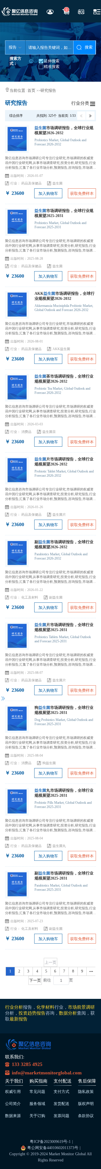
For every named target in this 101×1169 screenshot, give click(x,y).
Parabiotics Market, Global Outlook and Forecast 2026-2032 (61, 556)
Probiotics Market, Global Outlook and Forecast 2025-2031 (60, 225)
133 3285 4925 (27, 1064)
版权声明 (86, 1104)
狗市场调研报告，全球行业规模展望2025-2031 (64, 710)
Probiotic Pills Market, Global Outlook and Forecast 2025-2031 (63, 805)
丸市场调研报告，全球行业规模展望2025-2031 (64, 793)
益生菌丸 (59, 846)
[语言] (81, 11)
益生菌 (57, 183)
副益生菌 (56, 597)
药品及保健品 (31, 183)
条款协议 (86, 1116)
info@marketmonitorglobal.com (47, 1073)
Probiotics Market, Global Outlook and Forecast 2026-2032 (60, 142)
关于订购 (37, 1116)
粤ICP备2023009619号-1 (50, 1142)
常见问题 (37, 1092)
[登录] (50, 11)
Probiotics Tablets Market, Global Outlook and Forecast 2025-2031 (63, 639)
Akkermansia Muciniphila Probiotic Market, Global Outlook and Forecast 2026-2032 (64, 308)
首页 (31, 90)
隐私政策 (86, 1092)
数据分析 (68, 1013)
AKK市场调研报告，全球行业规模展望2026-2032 (65, 296)
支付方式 (61, 1092)
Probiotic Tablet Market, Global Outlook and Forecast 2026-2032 (64, 473)
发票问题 (61, 1116)
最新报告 (18, 1019)
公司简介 (13, 1104)
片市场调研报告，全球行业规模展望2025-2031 (64, 627)
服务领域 (37, 1104)
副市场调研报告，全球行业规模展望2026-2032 (64, 544)
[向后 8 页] (90, 971)
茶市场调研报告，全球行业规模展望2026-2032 (64, 378)
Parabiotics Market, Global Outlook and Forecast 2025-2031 (61, 887)
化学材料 (45, 1007)
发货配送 (61, 1104)
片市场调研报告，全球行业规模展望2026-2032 (64, 461)
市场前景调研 (81, 1007)
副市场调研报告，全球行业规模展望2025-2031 (64, 875)
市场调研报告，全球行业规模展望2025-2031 (64, 213)
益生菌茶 (49, 432)
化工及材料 (29, 597)
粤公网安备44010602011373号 (52, 1148)
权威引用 (13, 1092)
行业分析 (14, 1007)
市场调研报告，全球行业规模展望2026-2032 (64, 130)
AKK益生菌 (61, 349)
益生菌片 (59, 515)
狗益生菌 (49, 763)
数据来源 (13, 1116)
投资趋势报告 (32, 1013)
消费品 (26, 432)
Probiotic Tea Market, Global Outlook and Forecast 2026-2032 (62, 391)
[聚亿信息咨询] (28, 1046)
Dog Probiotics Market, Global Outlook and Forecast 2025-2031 (64, 722)
